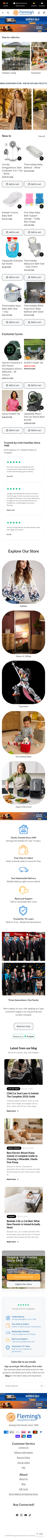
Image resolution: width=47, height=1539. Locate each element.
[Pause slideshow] (15, 127)
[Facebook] (17, 1515)
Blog (24, 1484)
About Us (23, 1479)
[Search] (8, 12)
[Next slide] (42, 58)
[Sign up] (41, 1386)
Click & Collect (23, 1462)
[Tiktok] (29, 1515)
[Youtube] (25, 1515)
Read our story (23, 1026)
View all (41, 136)
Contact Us (24, 1447)
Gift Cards (23, 1489)
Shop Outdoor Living (16, 122)
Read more (11, 1111)
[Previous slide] (3, 109)
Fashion (23, 606)
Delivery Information (23, 1452)
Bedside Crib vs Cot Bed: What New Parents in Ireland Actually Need (23, 1224)
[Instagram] (21, 1515)
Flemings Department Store (19, 1536)
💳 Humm (34, 4)
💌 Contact (42, 4)
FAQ (23, 1467)
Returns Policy (23, 1457)
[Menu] (3, 13)
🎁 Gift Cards (5, 4)
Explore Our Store (23, 1284)
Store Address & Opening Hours (23, 1494)
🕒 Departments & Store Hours (20, 4)
